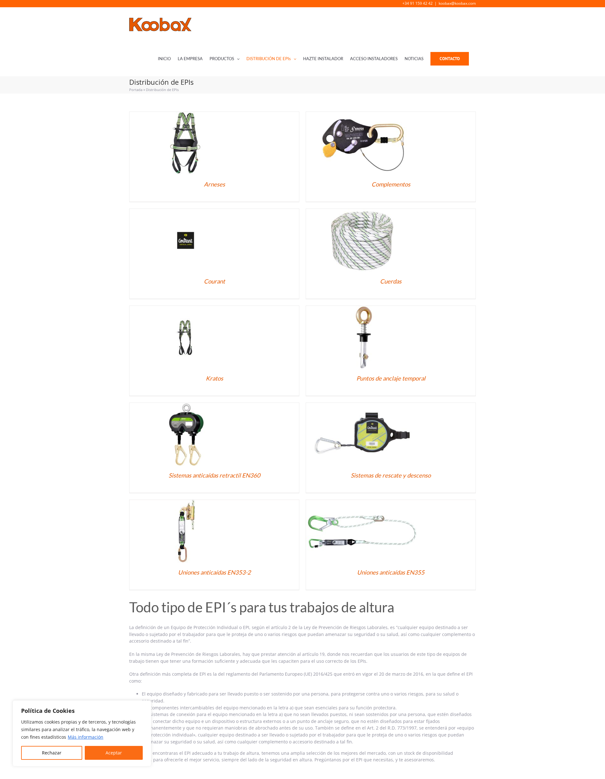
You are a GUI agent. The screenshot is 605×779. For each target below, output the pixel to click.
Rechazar (51, 753)
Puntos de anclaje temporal (390, 378)
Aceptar (114, 753)
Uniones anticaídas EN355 (390, 572)
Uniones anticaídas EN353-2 (214, 572)
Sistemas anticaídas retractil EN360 (214, 475)
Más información (85, 737)
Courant (214, 281)
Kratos (214, 378)
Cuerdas (390, 281)
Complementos (391, 184)
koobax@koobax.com (457, 3)
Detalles (186, 144)
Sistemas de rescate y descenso (391, 475)
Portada (135, 89)
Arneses (214, 184)
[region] (82, 733)
